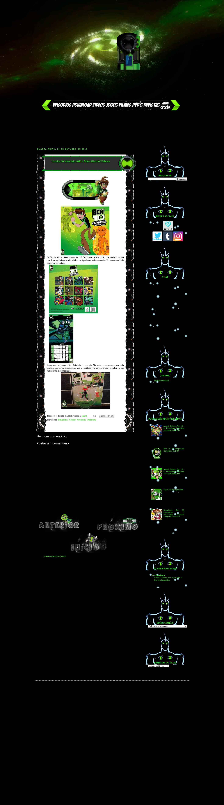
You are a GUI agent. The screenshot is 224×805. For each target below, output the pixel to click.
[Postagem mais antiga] (117, 532)
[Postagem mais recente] (59, 532)
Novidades (81, 420)
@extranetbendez (161, 380)
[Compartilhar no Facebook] (109, 416)
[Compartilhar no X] (106, 416)
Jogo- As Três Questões (173, 490)
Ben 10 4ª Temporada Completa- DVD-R (174, 450)
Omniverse (91, 420)
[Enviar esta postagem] (94, 416)
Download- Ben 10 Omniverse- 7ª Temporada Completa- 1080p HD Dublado (174, 513)
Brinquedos (63, 420)
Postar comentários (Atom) (55, 556)
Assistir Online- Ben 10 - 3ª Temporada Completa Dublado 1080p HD (174, 428)
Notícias (72, 420)
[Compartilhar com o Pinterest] (112, 416)
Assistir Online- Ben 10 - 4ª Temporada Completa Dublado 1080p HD (174, 471)
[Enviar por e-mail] (100, 416)
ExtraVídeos (159, 575)
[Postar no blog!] (103, 416)
